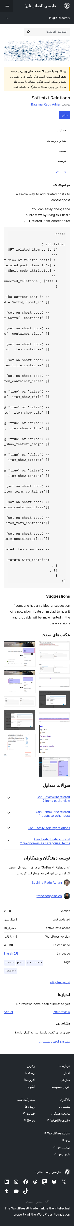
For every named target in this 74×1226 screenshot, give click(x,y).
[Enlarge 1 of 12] (65, 646)
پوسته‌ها (30, 1073)
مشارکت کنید (26, 1100)
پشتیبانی (60, 171)
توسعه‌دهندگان (60, 1113)
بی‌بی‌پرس (61, 1147)
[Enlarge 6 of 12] (65, 730)
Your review (61, 1012)
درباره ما (64, 1066)
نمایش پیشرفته (60, 982)
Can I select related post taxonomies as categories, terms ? (45, 841)
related (10, 962)
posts (20, 962)
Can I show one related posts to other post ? (53, 814)
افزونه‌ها (29, 1080)
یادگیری (65, 1100)
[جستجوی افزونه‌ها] (28, 32)
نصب (62, 151)
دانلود (64, 115)
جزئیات (61, 130)
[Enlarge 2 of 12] (65, 669)
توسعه (62, 161)
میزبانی (65, 1080)
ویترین (31, 1066)
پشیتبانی (64, 1106)
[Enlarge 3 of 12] (65, 682)
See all (8, 1012)
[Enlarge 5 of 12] (65, 717)
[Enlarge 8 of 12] (30, 646)
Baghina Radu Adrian (46, 104)
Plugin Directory (59, 17)
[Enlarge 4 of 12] (65, 696)
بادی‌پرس (62, 1154)
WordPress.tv (58, 1120)
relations (11, 970)
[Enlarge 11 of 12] (30, 715)
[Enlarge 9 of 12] (30, 675)
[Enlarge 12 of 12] (30, 739)
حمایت (28, 1113)
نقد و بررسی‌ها (56, 141)
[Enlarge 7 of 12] (65, 762)
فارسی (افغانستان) (48, 1172)
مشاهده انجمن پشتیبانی (54, 1041)
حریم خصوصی (60, 1087)
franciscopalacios (49, 896)
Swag (29, 1120)
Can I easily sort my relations (49, 828)
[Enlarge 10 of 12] (30, 701)
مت (65, 1140)
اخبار (67, 1073)
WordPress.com (56, 1133)
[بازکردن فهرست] (6, 6)
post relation (34, 962)
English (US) (12, 953)
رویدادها (30, 1106)
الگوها (31, 1087)
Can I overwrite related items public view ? (53, 799)
